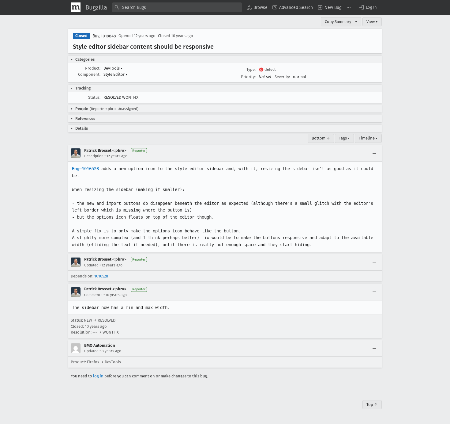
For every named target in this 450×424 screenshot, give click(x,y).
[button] (367, 7)
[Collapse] (374, 153)
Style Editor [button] (115, 74)
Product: (92, 68)
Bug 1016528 (85, 168)
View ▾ (372, 21)
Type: (251, 69)
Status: (94, 97)
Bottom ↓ (321, 138)
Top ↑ (372, 404)
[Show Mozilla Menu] (76, 7)
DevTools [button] (113, 68)
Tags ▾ (344, 138)
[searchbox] (177, 7)
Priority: (248, 76)
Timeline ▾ (368, 138)
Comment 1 (93, 295)
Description (93, 156)
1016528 (101, 276)
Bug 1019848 (104, 36)
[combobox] (177, 7)
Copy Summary (338, 21)
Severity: (282, 76)
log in (98, 376)
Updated (91, 265)
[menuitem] (257, 7)
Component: (89, 74)
